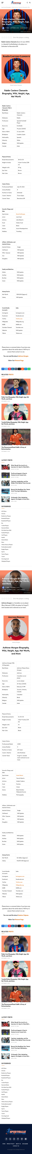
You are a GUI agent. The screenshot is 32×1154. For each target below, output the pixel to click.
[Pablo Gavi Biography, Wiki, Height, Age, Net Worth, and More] (16, 387)
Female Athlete (5, 528)
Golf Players (4, 535)
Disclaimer (25, 1143)
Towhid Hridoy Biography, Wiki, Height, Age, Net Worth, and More (14, 423)
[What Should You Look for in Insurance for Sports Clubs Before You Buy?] (5, 467)
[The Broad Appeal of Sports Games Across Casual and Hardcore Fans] (5, 475)
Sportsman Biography (6, 7)
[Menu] (2, 2)
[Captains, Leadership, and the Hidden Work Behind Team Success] (5, 483)
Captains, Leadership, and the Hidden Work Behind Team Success (20, 482)
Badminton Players (6, 516)
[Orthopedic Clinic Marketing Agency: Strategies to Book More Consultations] (5, 499)
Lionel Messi (19, 775)
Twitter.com (19, 319)
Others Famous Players (7, 544)
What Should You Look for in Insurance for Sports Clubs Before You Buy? (20, 466)
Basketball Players (6, 520)
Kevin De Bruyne (20, 214)
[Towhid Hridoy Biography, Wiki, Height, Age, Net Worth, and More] (16, 412)
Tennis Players (4, 554)
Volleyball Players (5, 561)
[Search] (30, 2)
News (2, 542)
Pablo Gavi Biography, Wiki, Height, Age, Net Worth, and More (15, 398)
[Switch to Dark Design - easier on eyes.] (27, 2)
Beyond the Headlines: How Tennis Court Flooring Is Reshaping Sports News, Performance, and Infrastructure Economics (20, 492)
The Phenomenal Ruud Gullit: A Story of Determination (13, 448)
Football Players (5, 532)
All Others (3, 511)
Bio (2, 523)
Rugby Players (4, 549)
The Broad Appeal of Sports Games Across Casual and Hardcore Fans (19, 475)
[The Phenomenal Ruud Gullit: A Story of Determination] (16, 437)
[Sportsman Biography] (16, 2)
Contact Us (16, 1145)
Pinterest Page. (19, 919)
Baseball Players (5, 518)
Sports (3, 551)
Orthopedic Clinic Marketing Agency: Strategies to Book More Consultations (20, 499)
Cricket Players (5, 525)
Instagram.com (20, 876)
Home (4, 1143)
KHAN (8, 27)
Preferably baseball (6, 547)
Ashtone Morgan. (23, 356)
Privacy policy (10, 1143)
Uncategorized (5, 559)
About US (18, 1143)
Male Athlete (4, 540)
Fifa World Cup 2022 (6, 530)
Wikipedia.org (20, 885)
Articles (3, 513)
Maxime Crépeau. (23, 915)
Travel (3, 556)
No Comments (25, 27)
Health (3, 537)
